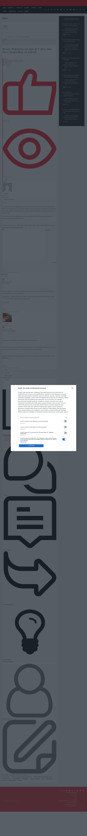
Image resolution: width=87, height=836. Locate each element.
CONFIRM (31, 445)
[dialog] (43, 418)
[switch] (64, 421)
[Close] (73, 388)
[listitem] (43, 417)
